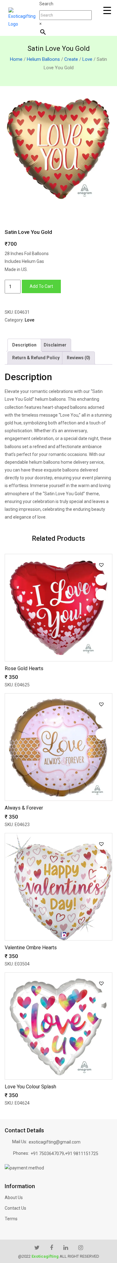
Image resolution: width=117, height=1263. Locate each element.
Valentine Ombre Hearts (31, 948)
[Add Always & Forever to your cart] (101, 734)
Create (71, 59)
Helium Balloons (43, 59)
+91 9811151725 (81, 1153)
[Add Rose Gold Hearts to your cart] (101, 595)
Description (24, 344)
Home (16, 59)
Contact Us (15, 1208)
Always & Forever (24, 808)
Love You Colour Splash (30, 1087)
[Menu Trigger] (107, 10)
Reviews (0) (78, 357)
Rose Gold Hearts (24, 668)
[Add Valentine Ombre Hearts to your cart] (101, 874)
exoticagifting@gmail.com (54, 1142)
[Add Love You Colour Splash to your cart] (101, 1013)
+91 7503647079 (47, 1153)
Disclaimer (55, 344)
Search (46, 3)
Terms (11, 1219)
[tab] (24, 345)
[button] (101, 565)
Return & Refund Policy (36, 357)
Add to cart (41, 286)
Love (87, 59)
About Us (14, 1197)
